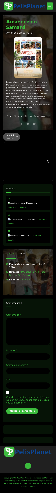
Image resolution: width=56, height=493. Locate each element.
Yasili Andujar (24, 275)
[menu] (50, 6)
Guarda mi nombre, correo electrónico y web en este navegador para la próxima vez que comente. (27, 400)
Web (8, 379)
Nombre (11, 350)
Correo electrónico (17, 365)
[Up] (28, 466)
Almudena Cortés (29, 272)
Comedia (25, 279)
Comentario (13, 315)
